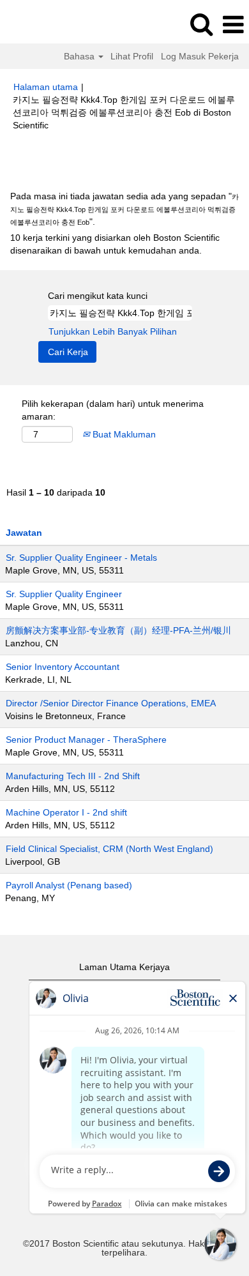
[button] (233, 24)
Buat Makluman (123, 434)
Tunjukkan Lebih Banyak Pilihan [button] (113, 331)
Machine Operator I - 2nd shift (66, 812)
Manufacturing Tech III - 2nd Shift (73, 776)
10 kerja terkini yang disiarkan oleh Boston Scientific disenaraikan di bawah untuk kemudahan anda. (115, 243)
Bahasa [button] (80, 56)
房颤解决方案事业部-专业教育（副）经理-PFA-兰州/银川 (118, 630)
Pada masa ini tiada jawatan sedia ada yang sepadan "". (124, 209)
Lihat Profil (131, 56)
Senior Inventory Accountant (62, 667)
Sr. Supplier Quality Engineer (64, 594)
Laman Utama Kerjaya (124, 967)
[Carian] (201, 24)
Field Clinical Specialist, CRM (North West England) (109, 849)
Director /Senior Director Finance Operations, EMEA (111, 703)
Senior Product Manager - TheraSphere (86, 739)
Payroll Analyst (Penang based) (69, 885)
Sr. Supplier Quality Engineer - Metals (81, 557)
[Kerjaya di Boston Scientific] (45, 24)
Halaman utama (45, 87)
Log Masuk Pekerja (200, 56)
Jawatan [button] (24, 533)
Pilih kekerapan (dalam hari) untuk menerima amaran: (113, 410)
